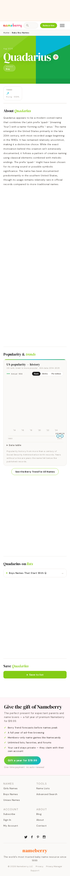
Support (35, 870)
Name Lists (43, 788)
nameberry (35, 850)
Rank (36, 374)
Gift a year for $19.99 (22, 760)
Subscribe (49, 25)
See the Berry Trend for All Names (35, 471)
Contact (41, 825)
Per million (56, 374)
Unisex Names (11, 800)
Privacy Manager (54, 866)
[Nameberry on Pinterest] (38, 836)
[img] (35, 405)
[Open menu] (62, 25)
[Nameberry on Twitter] (26, 836)
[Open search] (31, 25)
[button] (35, 674)
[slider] (58, 436)
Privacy (39, 866)
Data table (15, 445)
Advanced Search (46, 794)
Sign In (7, 819)
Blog (38, 814)
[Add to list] (55, 57)
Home (6, 32)
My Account (10, 825)
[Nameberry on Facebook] (32, 836)
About (40, 819)
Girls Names (10, 788)
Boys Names (10, 794)
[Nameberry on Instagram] (44, 836)
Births (45, 374)
